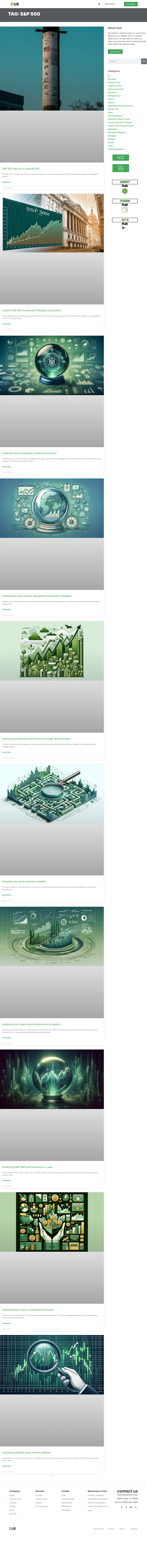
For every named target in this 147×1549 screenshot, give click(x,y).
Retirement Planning (117, 132)
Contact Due (15, 1499)
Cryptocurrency (115, 86)
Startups (111, 139)
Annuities (112, 79)
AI (109, 76)
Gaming (111, 102)
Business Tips (114, 82)
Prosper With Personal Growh (121, 126)
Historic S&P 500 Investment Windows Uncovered (31, 310)
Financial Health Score (98, 1506)
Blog (90, 1510)
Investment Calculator (98, 1499)
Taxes (110, 146)
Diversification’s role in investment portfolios (28, 1309)
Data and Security (115, 89)
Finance (111, 99)
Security (13, 1513)
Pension (38, 1502)
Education (112, 92)
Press (11, 1510)
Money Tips (113, 109)
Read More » (7, 182)
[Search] (144, 61)
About (12, 1495)
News (110, 112)
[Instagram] (136, 1507)
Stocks (111, 142)
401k (64, 1495)
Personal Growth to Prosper (120, 122)
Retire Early (67, 1502)
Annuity (38, 1495)
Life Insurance (41, 1506)
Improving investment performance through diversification (36, 738)
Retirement (112, 129)
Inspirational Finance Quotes (120, 106)
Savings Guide (68, 1499)
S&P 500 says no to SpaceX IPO (20, 168)
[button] (99, 4)
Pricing (12, 1506)
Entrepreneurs (114, 96)
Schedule (112, 136)
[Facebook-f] (122, 1507)
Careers (13, 1502)
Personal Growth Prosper (119, 119)
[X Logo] (126, 1507)
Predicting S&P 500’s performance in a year (27, 1167)
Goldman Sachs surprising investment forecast (29, 453)
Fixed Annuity (41, 1499)
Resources (109, 4)
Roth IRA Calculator (96, 1502)
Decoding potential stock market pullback (26, 1452)
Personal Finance (115, 116)
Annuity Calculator (96, 1495)
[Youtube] (131, 1507)
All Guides (66, 1510)
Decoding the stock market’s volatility (24, 881)
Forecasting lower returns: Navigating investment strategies (37, 596)
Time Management (116, 149)
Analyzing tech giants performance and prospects (31, 1024)
